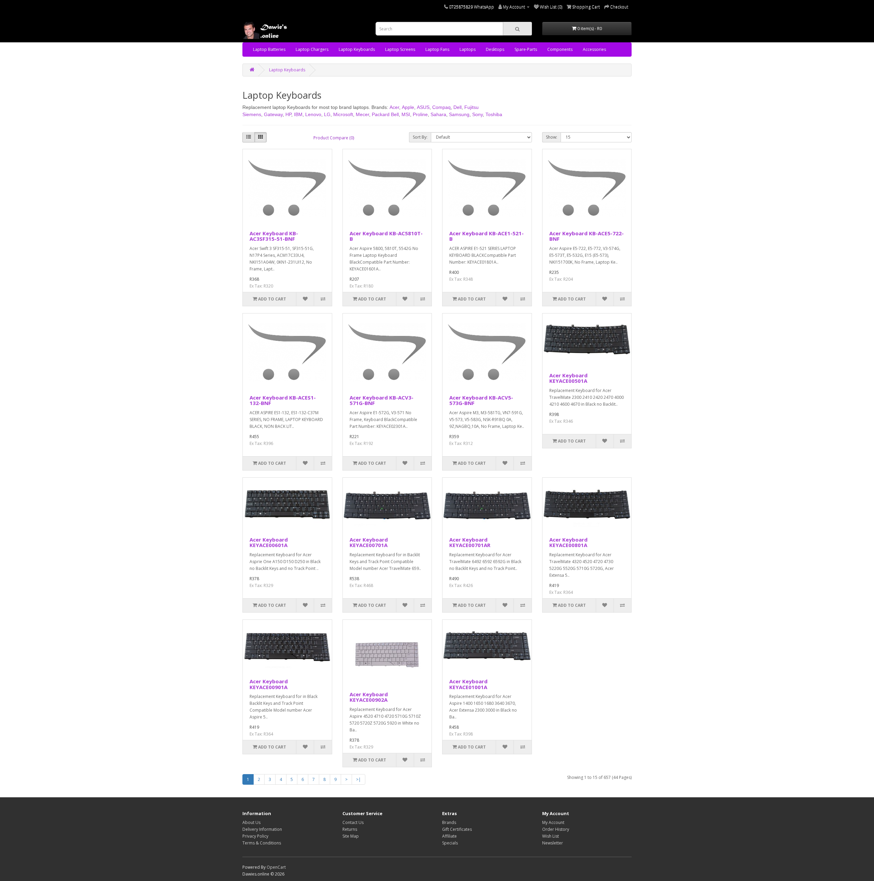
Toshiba (493, 114)
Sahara (438, 114)
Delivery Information (262, 829)
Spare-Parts (525, 49)
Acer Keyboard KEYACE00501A (568, 378)
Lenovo (313, 114)
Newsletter (552, 843)
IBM (298, 114)
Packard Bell (385, 114)
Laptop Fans (437, 49)
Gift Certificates (457, 829)
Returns (349, 829)
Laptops (468, 49)
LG (327, 114)
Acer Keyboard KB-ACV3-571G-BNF (381, 400)
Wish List (550, 836)
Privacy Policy (255, 836)
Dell (457, 107)
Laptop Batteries (269, 49)
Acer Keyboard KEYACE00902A (369, 697)
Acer (394, 107)
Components (560, 49)
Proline (420, 114)
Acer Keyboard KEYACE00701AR (469, 542)
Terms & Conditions (261, 843)
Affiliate (449, 836)
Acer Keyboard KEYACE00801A (568, 542)
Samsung (459, 114)
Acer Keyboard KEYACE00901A (269, 684)
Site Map (350, 836)
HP (288, 114)
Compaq (441, 107)
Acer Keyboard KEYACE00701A (369, 542)
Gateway (273, 114)
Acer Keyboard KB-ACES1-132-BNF (283, 400)
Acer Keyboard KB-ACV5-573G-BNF (481, 400)
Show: (551, 137)
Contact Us (353, 822)
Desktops (495, 49)
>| (358, 779)
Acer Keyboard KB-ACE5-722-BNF (586, 236)
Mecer (362, 114)
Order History (555, 829)
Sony (477, 114)
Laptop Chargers (312, 49)
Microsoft (343, 114)
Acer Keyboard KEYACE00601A (269, 542)
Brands (449, 822)
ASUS (423, 107)
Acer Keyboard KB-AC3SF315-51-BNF (274, 236)
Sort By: (420, 137)
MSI (405, 114)
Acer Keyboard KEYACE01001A (468, 684)
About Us (251, 822)
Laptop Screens (400, 49)
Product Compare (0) (333, 138)
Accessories (594, 49)
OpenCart (276, 867)
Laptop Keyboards (357, 49)
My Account (553, 822)
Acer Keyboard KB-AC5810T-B (386, 236)
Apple (408, 107)
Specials (450, 843)
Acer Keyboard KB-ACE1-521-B (486, 236)
